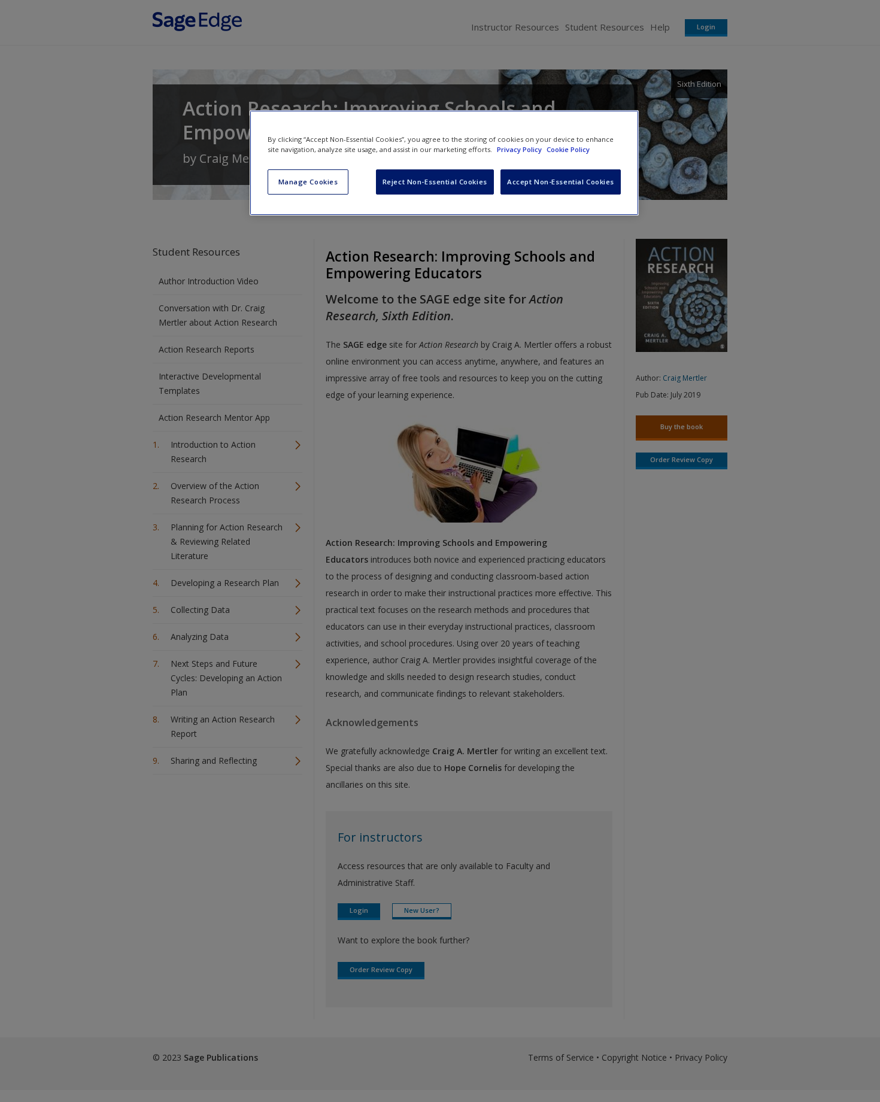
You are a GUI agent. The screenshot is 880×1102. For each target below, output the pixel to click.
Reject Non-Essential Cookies (435, 181)
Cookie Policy (568, 149)
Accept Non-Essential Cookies (560, 181)
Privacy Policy (520, 149)
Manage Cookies (308, 181)
